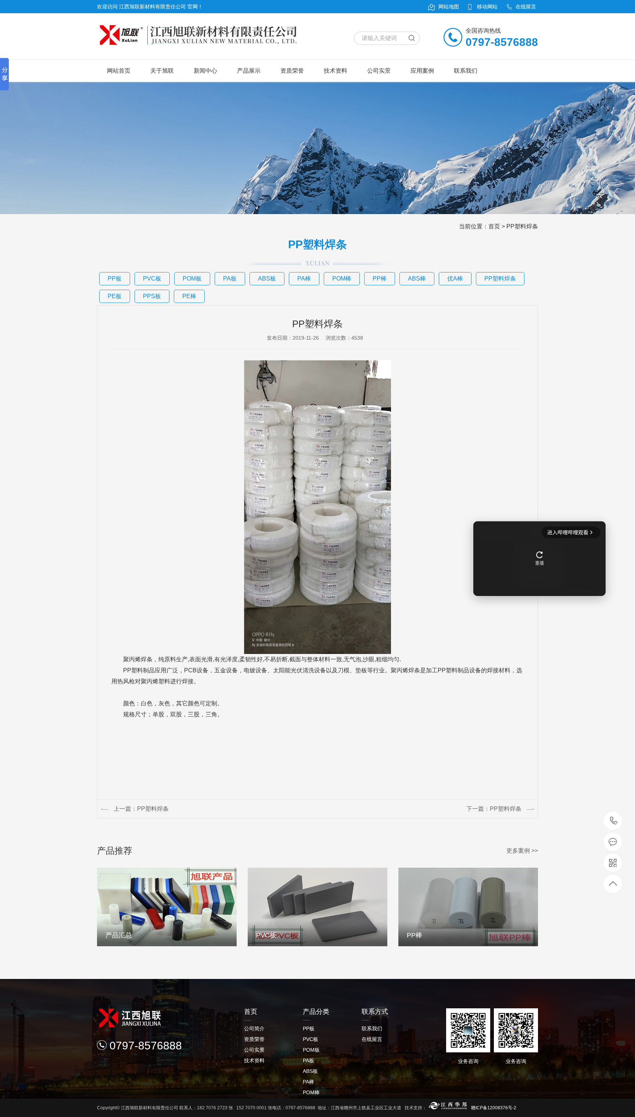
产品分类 (316, 1011)
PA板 (230, 278)
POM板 (192, 278)
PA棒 (304, 278)
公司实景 (379, 71)
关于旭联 (162, 71)
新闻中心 (205, 71)
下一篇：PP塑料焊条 (493, 809)
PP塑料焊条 (522, 226)
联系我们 (465, 71)
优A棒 (455, 278)
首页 (494, 226)
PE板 (115, 296)
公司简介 (254, 1028)
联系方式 (375, 1011)
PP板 (115, 278)
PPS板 (152, 296)
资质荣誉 (292, 71)
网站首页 (118, 71)
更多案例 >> (522, 850)
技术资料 (335, 71)
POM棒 (341, 278)
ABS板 (267, 278)
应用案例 (422, 71)
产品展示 (249, 71)
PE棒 (189, 296)
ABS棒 (417, 278)
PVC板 (152, 278)
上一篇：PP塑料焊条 (141, 809)
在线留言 (372, 1039)
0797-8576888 (613, 821)
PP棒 (380, 278)
